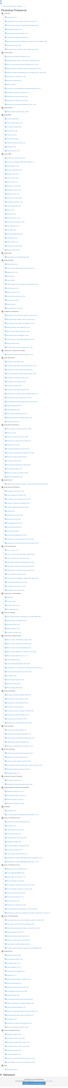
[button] (1, 1)
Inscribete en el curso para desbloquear (34, 1083)
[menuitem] (1, 4)
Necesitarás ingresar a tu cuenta (43, 1081)
